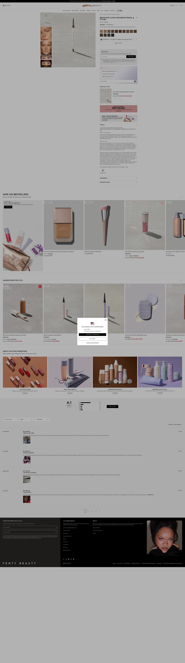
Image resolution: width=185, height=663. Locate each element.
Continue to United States (92, 334)
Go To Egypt (92, 338)
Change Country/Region (92, 342)
